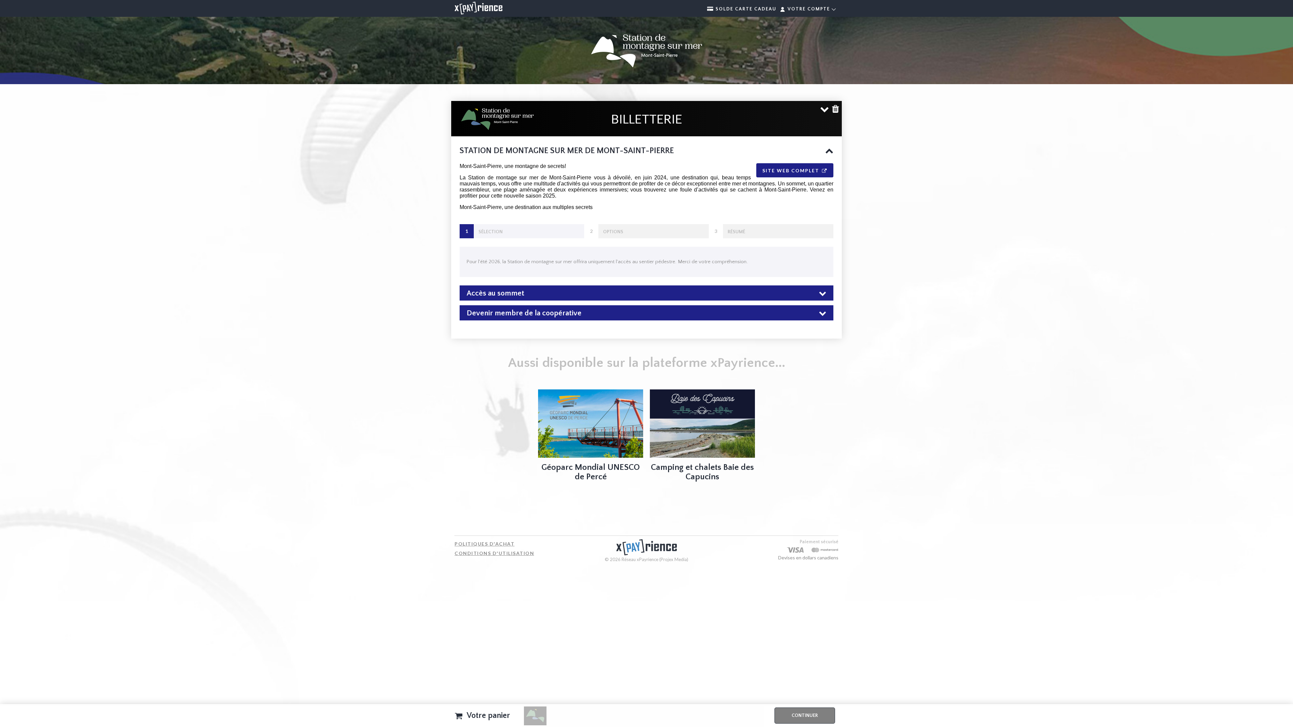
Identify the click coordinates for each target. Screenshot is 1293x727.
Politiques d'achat (485, 544)
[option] (590, 437)
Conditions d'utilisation (494, 553)
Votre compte (809, 9)
